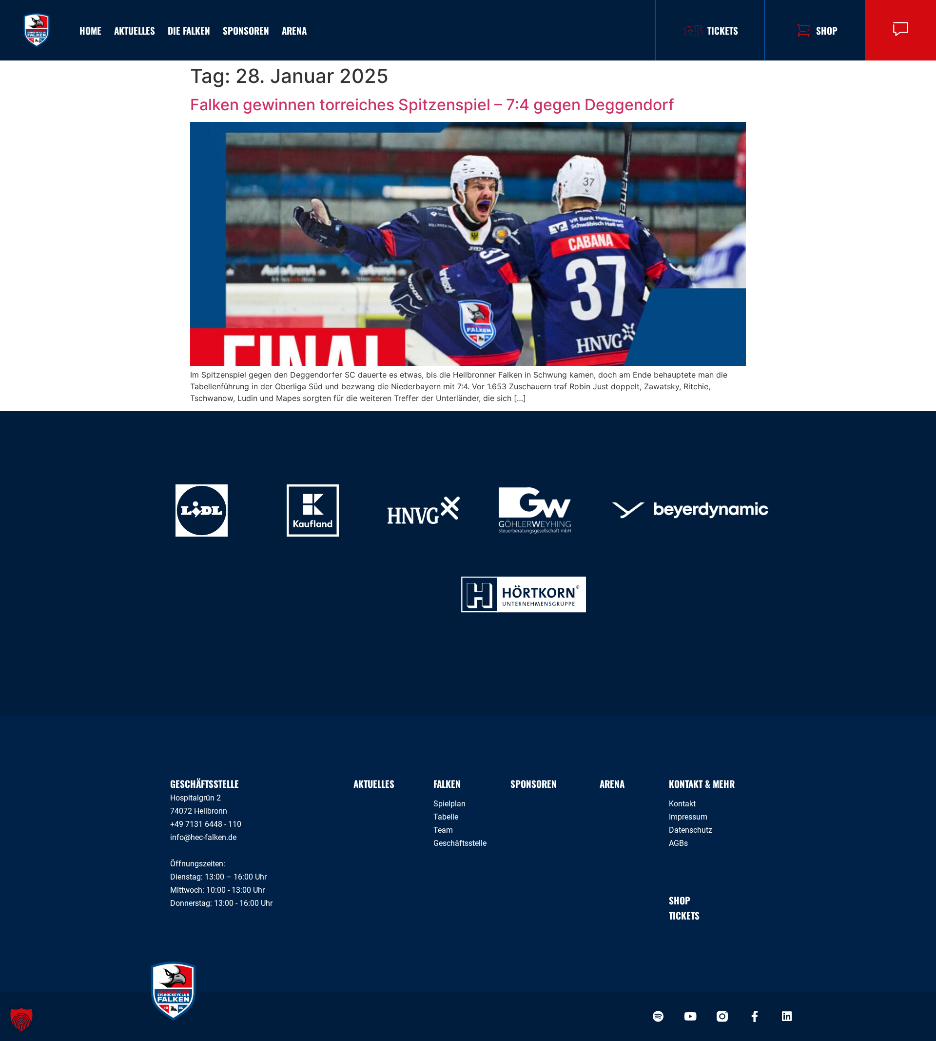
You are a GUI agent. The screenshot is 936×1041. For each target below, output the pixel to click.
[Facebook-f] (754, 1016)
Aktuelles (134, 30)
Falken (447, 783)
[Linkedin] (786, 1016)
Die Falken (189, 30)
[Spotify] (657, 1016)
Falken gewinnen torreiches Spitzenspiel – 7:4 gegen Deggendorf (432, 104)
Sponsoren (246, 30)
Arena (294, 30)
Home (90, 30)
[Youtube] (690, 1016)
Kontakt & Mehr (702, 783)
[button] (21, 1019)
